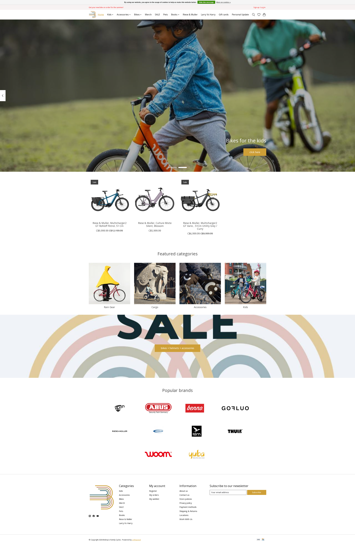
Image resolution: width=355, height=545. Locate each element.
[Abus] (158, 408)
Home (101, 14)
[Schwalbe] (158, 431)
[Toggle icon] (254, 14)
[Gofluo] (235, 408)
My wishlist (154, 499)
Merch (148, 14)
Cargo (155, 307)
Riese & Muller (190, 14)
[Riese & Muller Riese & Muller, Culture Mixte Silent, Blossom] (155, 198)
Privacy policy (185, 503)
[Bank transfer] (258, 539)
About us (183, 491)
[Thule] (235, 431)
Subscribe (256, 492)
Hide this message (206, 2)
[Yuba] (196, 454)
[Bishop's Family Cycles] (92, 14)
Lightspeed (136, 540)
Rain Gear (109, 307)
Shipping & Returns (188, 511)
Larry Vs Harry (208, 14)
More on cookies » (223, 2)
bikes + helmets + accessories (177, 348)
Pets (165, 14)
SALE (157, 14)
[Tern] (196, 431)
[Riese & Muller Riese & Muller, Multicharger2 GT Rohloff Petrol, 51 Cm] (109, 198)
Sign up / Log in (259, 7)
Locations (183, 515)
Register (153, 491)
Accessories (200, 307)
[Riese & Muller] (119, 431)
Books (122, 515)
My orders (154, 495)
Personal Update (240, 14)
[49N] (119, 408)
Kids (245, 307)
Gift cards (224, 14)
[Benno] (196, 408)
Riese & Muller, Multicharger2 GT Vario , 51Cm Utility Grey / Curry (200, 225)
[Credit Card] (263, 539)
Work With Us (185, 519)
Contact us (184, 495)
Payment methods (187, 507)
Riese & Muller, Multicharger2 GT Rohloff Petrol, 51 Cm (109, 224)
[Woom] (158, 454)
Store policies (185, 499)
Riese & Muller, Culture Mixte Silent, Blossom (155, 224)
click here (254, 152)
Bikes (121, 499)
